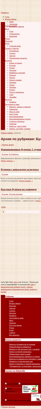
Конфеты (12, 102)
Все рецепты (14, 335)
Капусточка (13, 114)
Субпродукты (14, 34)
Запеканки (13, 24)
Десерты (8, 99)
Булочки (12, 65)
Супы (7, 17)
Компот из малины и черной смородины (24, 364)
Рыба (7, 43)
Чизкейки (12, 97)
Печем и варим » (7, 133)
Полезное (9, 41)
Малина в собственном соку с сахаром (24, 349)
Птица (7, 38)
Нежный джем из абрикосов (20, 347)
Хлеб (11, 94)
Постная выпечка (15, 194)
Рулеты (12, 90)
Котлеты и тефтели (16, 26)
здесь (15, 282)
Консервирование (16, 116)
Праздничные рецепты (18, 58)
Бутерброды (14, 51)
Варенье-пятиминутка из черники (22, 344)
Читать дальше (8, 161)
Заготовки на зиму (12, 104)
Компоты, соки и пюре (17, 126)
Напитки (12, 323)
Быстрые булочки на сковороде (19, 189)
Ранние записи (7, 144)
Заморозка (13, 109)
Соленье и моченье (16, 121)
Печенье (12, 75)
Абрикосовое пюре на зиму (19, 354)
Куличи (12, 68)
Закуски (12, 55)
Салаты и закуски (12, 48)
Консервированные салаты (20, 119)
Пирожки (12, 82)
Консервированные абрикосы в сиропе (24, 356)
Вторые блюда (10, 19)
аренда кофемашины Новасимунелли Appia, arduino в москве (19, 289)
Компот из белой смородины (20, 351)
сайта (32, 284)
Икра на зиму (14, 111)
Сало (11, 31)
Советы (12, 332)
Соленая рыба (15, 46)
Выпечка (8, 60)
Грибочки (12, 124)
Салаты (12, 53)
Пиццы (12, 85)
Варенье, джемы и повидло (20, 107)
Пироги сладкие (15, 80)
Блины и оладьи (15, 63)
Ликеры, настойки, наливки (19, 129)
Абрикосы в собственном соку (21, 361)
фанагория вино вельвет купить (13, 287)
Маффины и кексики (17, 73)
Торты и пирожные (16, 92)
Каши (11, 21)
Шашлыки (13, 36)
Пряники (12, 87)
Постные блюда (15, 325)
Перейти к (5, 12)
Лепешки (12, 70)
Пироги (12, 77)
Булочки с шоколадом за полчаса (20, 169)
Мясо (7, 29)
